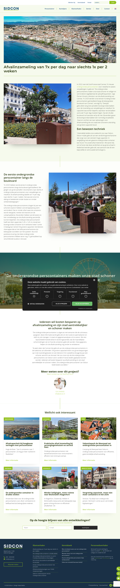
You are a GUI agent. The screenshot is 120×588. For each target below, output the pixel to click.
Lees (101, 551)
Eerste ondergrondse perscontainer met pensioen (44, 566)
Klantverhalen (76, 9)
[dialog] (60, 294)
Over (97, 9)
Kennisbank (81, 2)
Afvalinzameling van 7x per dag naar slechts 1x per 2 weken (45, 550)
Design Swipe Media (19, 585)
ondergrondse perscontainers (87, 87)
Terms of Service (106, 558)
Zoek (112, 2)
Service (88, 9)
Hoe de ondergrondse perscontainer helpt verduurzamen (73, 559)
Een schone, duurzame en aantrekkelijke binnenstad (44, 561)
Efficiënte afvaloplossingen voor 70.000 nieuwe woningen (43, 570)
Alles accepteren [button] (82, 304)
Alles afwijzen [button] (61, 304)
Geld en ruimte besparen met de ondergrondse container (41, 574)
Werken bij (71, 2)
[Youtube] (110, 585)
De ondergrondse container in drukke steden (45, 553)
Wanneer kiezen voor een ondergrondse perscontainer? (72, 554)
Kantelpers (63, 9)
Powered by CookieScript (85, 308)
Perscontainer (49, 9)
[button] (36, 304)
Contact (107, 9)
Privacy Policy (97, 558)
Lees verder (84, 287)
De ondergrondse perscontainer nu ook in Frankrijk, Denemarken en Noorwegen (44, 557)
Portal (89, 2)
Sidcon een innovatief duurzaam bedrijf (72, 562)
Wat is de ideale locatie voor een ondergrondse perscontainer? (74, 550)
